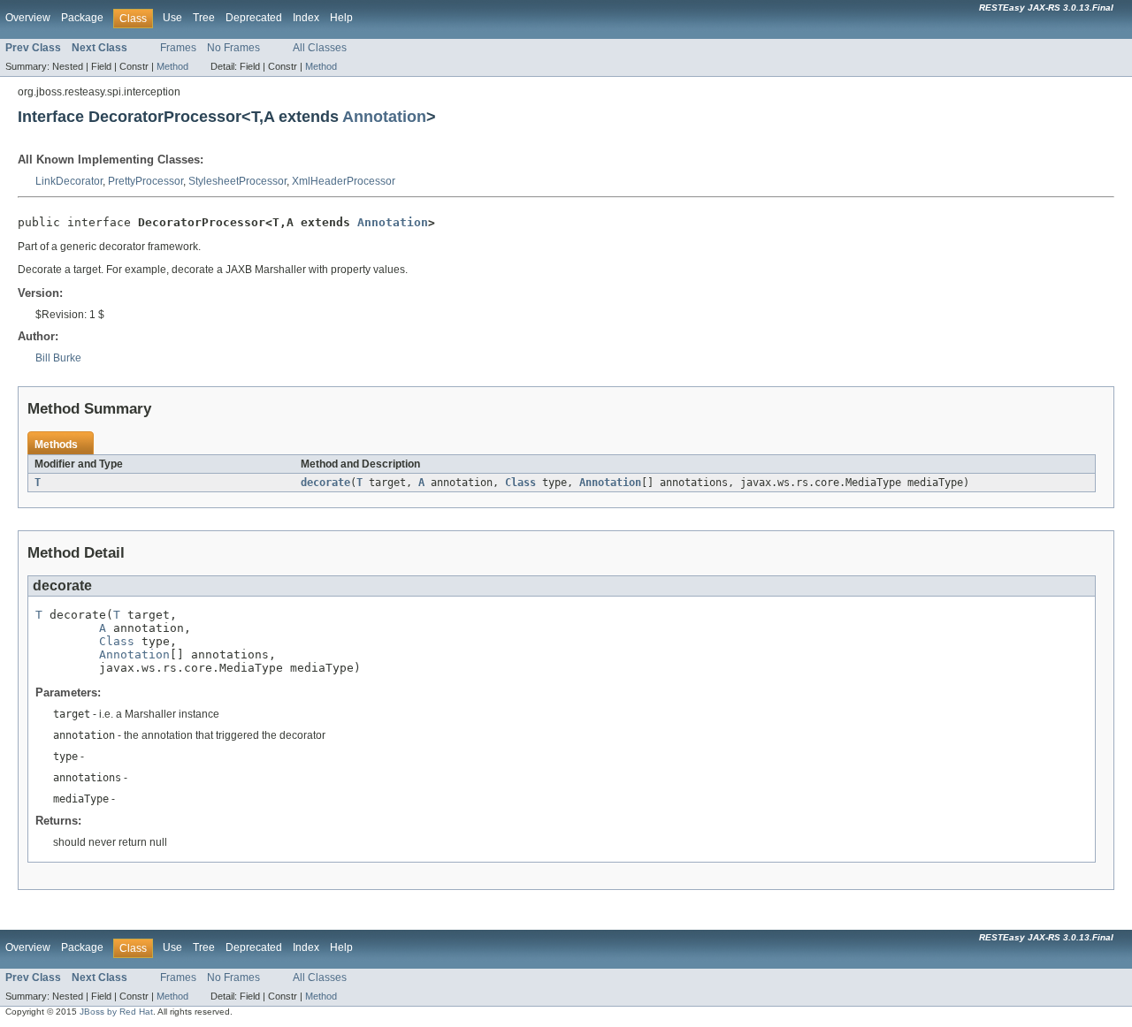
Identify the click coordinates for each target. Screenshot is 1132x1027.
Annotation (384, 116)
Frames (178, 48)
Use (172, 17)
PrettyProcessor (145, 181)
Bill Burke (58, 358)
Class (520, 482)
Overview (27, 17)
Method (172, 66)
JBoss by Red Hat (116, 1011)
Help (341, 17)
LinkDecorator (69, 181)
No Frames (233, 48)
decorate (325, 482)
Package (82, 17)
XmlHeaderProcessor (343, 181)
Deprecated (254, 17)
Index (306, 17)
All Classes (320, 48)
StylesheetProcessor (237, 181)
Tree (204, 17)
